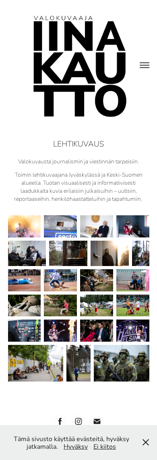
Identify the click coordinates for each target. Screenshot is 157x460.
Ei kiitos (104, 446)
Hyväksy (76, 446)
